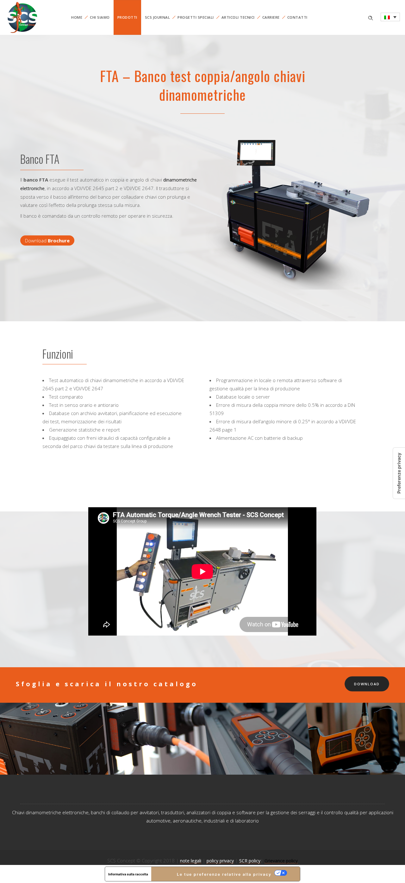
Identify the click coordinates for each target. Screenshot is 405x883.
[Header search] (370, 17)
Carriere (271, 17)
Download (47, 240)
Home (76, 17)
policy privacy (220, 861)
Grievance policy (281, 861)
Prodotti (127, 17)
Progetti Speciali (196, 17)
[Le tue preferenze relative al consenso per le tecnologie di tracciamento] (399, 473)
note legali (190, 861)
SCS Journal (157, 17)
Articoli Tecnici (238, 17)
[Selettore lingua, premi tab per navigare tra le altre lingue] (390, 17)
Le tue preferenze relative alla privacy (224, 874)
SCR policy (249, 861)
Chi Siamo (100, 17)
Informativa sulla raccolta (128, 874)
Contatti (297, 17)
